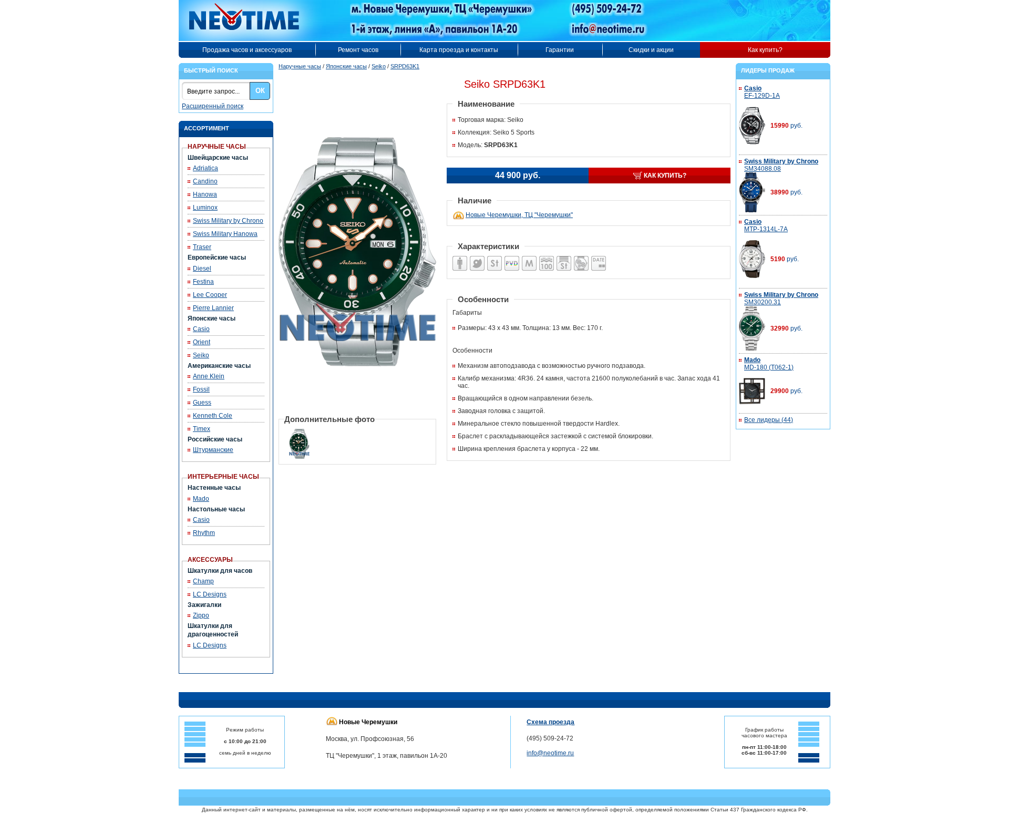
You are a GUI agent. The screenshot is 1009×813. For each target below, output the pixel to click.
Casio (201, 329)
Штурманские (213, 450)
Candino (205, 181)
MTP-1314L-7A (766, 225)
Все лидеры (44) (768, 420)
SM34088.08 (781, 165)
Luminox (205, 207)
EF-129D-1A (762, 92)
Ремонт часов (358, 50)
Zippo (201, 615)
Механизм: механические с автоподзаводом (475, 256)
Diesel (202, 268)
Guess (202, 402)
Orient (201, 342)
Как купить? (765, 50)
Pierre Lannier (213, 308)
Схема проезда (550, 722)
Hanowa (205, 194)
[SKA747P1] (357, 97)
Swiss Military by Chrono (228, 220)
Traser (202, 247)
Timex (201, 429)
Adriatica (205, 168)
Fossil (201, 389)
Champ (203, 581)
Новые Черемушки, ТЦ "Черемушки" (519, 215)
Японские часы (346, 66)
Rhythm (204, 533)
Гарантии (559, 50)
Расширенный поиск (212, 106)
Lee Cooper (210, 295)
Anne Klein (208, 376)
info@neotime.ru (550, 753)
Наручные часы (300, 66)
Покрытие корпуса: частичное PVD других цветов (511, 256)
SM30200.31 (781, 298)
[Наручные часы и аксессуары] (251, 20)
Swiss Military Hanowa (225, 234)
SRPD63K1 (404, 66)
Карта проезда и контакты (458, 50)
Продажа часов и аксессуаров (247, 50)
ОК (260, 91)
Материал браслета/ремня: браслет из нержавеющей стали (563, 256)
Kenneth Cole (212, 415)
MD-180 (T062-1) (769, 363)
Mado (201, 498)
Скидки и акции (651, 50)
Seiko (201, 355)
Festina (203, 281)
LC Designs (209, 594)
